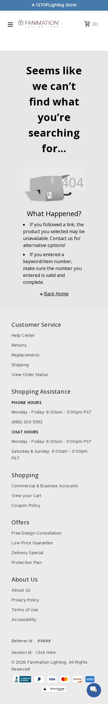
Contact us (61, 238)
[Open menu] (10, 24)
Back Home (56, 293)
